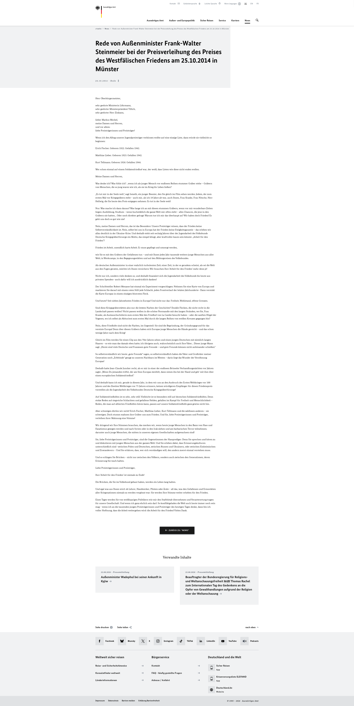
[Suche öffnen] (257, 20)
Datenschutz (113, 701)
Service (222, 20)
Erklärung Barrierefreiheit (149, 701)
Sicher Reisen (206, 20)
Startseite (97, 29)
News (247, 21)
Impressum (100, 701)
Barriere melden (128, 701)
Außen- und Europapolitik (182, 20)
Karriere (235, 20)
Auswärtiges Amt (155, 20)
